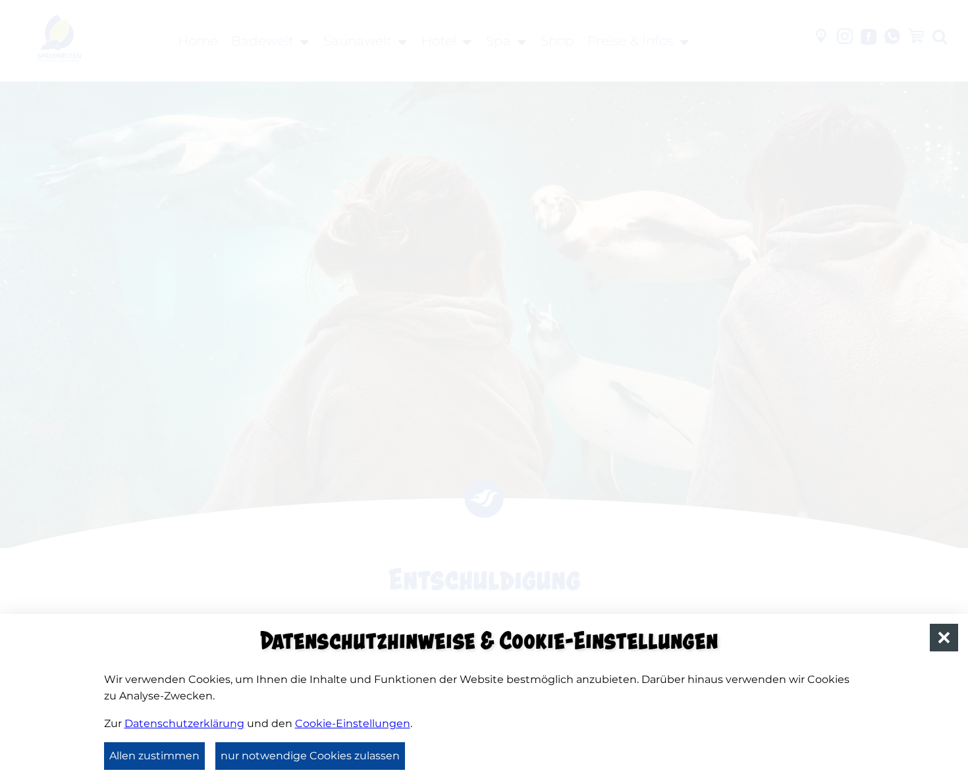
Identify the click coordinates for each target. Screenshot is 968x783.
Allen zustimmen (154, 755)
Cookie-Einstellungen (352, 723)
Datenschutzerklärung (184, 723)
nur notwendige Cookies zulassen (310, 755)
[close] (944, 638)
